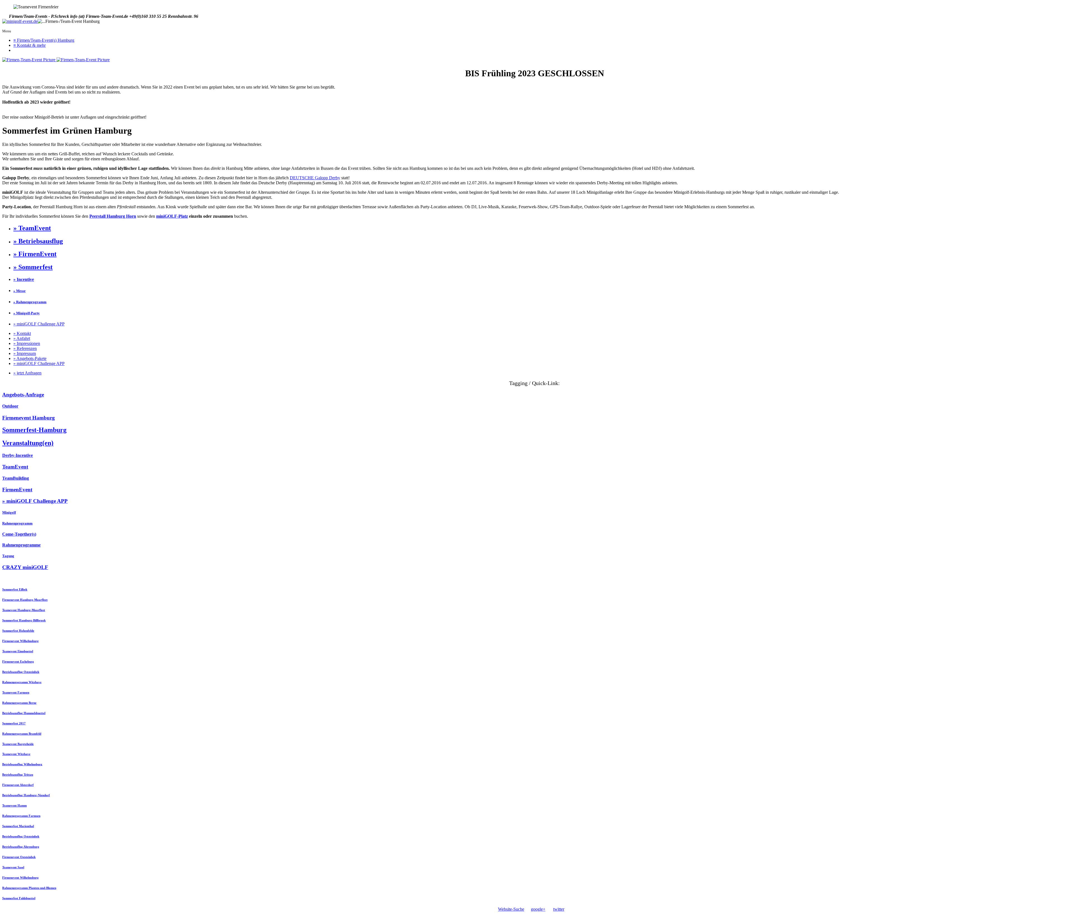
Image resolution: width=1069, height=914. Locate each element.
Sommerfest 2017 (14, 723)
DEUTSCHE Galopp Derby (315, 177)
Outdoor (10, 406)
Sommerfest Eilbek (14, 589)
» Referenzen (25, 348)
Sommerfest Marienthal (18, 826)
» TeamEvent (32, 228)
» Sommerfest (33, 267)
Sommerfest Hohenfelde (18, 630)
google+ (538, 909)
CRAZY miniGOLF (25, 567)
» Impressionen (26, 343)
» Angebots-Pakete (29, 358)
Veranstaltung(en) (27, 443)
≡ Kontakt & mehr (29, 45)
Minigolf (9, 512)
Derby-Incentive (17, 455)
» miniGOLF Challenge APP (39, 324)
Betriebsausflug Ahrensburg (20, 846)
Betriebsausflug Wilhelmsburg (22, 764)
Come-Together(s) (19, 534)
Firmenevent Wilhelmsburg (20, 641)
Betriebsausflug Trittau (17, 774)
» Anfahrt (21, 338)
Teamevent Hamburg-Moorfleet (23, 610)
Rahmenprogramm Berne (19, 702)
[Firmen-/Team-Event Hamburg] (20, 21)
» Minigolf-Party (26, 313)
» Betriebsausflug (38, 241)
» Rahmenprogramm (29, 302)
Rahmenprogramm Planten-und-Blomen (29, 888)
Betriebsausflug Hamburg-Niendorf (26, 795)
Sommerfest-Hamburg (34, 429)
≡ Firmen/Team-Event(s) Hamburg (43, 40)
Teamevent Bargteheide (18, 744)
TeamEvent (15, 467)
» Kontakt (22, 333)
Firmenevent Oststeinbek (19, 857)
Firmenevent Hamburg (28, 418)
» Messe (19, 291)
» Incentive (23, 279)
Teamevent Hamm (14, 805)
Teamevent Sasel (13, 867)
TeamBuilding (15, 478)
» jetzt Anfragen (27, 373)
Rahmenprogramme (21, 545)
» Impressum (24, 353)
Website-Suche (511, 909)
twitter (558, 909)
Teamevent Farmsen (15, 692)
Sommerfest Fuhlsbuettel (18, 898)
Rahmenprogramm (17, 523)
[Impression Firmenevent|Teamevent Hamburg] (29, 59)
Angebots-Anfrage (23, 395)
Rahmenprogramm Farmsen (21, 815)
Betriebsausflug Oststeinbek (20, 671)
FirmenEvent (17, 489)
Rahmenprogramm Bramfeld (21, 733)
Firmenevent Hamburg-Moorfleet (25, 599)
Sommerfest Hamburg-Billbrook (24, 620)
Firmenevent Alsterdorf (18, 784)
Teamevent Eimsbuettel (17, 651)
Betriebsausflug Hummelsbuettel (23, 713)
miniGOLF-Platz (172, 216)
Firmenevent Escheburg (18, 661)
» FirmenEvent (35, 254)
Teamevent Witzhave (16, 754)
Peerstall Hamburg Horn (112, 216)
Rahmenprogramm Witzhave (21, 682)
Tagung (8, 556)
